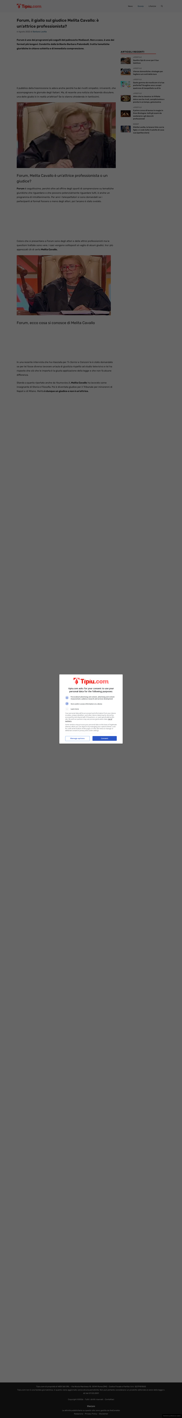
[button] (91, 709)
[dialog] (91, 709)
